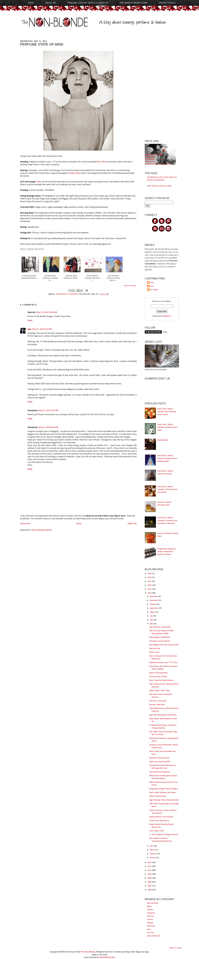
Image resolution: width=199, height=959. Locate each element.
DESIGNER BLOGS (107, 957)
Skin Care (150, 933)
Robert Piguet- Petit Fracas (159, 691)
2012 (150, 866)
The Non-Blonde (88, 952)
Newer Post (25, 524)
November (154, 600)
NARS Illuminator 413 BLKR (159, 762)
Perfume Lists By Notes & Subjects (87, 3)
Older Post (132, 524)
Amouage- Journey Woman (159, 641)
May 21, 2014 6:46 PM (48, 427)
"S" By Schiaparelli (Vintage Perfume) (163, 835)
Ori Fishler (154, 290)
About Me (50, 3)
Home (31, 3)
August (152, 612)
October (153, 604)
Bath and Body (152, 903)
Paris (149, 929)
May (151, 624)
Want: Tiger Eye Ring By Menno (161, 680)
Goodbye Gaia (162, 440)
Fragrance (151, 913)
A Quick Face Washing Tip (159, 821)
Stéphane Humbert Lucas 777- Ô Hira (163, 663)
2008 (150, 882)
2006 (150, 890)
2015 (150, 589)
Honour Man (74, 173)
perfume (74, 294)
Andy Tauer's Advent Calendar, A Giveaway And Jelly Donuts (167, 489)
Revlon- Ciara (154, 652)
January (153, 858)
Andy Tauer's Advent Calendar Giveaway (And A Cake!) (167, 427)
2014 (150, 593)
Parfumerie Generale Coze (159, 758)
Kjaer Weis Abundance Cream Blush (162, 715)
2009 (150, 878)
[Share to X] (75, 290)
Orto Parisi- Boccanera (157, 701)
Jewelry (150, 920)
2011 (150, 870)
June (152, 620)
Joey (29, 329)
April (152, 846)
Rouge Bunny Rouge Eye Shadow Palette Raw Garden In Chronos (166, 551)
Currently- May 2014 (157, 705)
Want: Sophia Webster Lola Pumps (162, 793)
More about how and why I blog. (159, 186)
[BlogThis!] (72, 290)
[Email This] (69, 290)
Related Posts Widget (130, 285)
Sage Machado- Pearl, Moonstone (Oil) (164, 800)
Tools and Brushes (154, 936)
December (154, 596)
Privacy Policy (167, 3)
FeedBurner (166, 316)
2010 (150, 874)
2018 (150, 577)
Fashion (150, 910)
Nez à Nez (101, 162)
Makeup (150, 923)
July (151, 616)
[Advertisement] (162, 87)
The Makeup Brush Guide (134, 3)
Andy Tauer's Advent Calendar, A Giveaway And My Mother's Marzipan (167, 520)
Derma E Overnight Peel (158, 673)
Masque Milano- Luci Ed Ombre (161, 817)
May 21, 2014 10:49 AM (46, 312)
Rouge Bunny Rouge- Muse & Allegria (163, 789)
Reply (30, 320)
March (152, 850)
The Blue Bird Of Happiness (159, 772)
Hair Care (150, 916)
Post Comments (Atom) (42, 530)
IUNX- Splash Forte (156, 831)
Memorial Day (154, 649)
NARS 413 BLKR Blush (157, 796)
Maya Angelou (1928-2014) (159, 637)
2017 (150, 581)
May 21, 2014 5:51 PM (48, 410)
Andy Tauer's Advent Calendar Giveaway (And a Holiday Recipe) (167, 458)
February (153, 854)
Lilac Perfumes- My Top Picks (160, 627)
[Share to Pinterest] (81, 290)
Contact (102, 6)
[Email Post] (86, 290)
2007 (150, 886)
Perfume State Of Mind (158, 677)
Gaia (152, 283)
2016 (150, 585)
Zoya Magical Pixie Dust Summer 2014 (163, 645)
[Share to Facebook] (78, 290)
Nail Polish (151, 926)
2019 (150, 574)
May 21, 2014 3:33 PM (42, 329)
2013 (150, 862)
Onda (38, 182)
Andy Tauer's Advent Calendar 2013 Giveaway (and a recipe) (166, 411)
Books (149, 906)
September (154, 608)
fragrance (62, 294)
